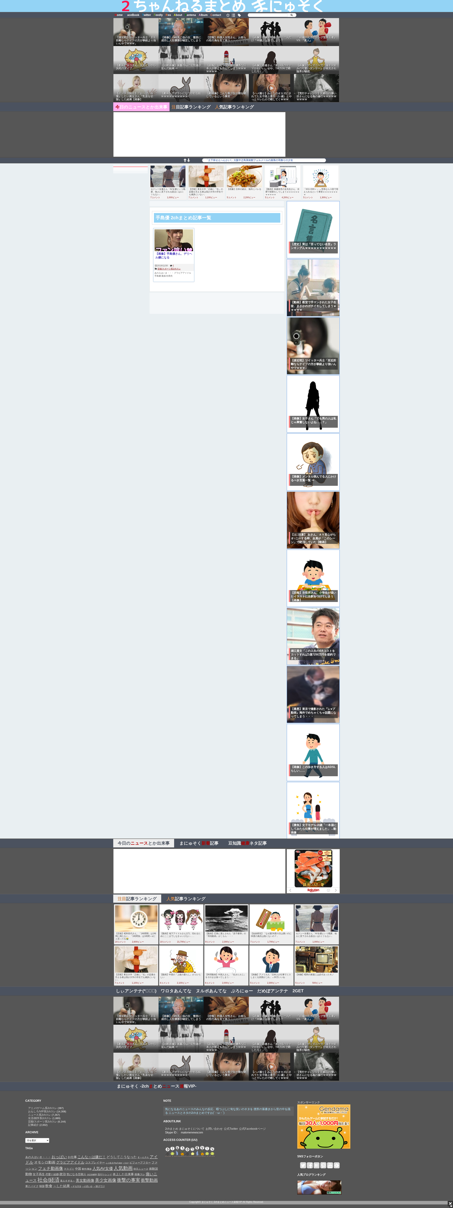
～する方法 (76, 1186)
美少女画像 (105, 1180)
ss (168, 14)
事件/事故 (87, 1169)
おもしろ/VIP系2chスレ (42, 1111)
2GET (298, 990)
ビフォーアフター (140, 1162)
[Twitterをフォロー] (303, 1166)
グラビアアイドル (182, 273)
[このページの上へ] (185, 161)
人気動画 (123, 1168)
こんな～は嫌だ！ (92, 1157)
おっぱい (59, 1157)
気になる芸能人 (76, 1174)
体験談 (153, 1168)
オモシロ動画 (44, 1162)
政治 (62, 1174)
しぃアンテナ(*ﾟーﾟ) (136, 990)
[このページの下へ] (188, 161)
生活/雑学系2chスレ (40, 1118)
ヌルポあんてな (211, 990)
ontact (215, 14)
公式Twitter (231, 1128)
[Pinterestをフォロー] (323, 1166)
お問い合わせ (214, 1128)
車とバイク (32, 1186)
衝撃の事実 (128, 1180)
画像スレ (139, 1174)
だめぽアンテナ (272, 990)
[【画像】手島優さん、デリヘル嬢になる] (173, 240)
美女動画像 (85, 1180)
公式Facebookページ (252, 1128)
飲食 (48, 1186)
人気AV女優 (102, 1168)
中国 (78, 1168)
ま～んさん (143, 1157)
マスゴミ (69, 1168)
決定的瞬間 (92, 1174)
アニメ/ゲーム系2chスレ (42, 1108)
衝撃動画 (149, 1180)
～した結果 (61, 1186)
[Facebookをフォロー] (310, 1166)
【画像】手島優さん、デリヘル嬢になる (173, 255)
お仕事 (72, 1157)
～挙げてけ (99, 1186)
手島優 (157, 276)
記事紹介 (33, 1124)
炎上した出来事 (123, 1174)
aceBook (132, 14)
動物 (28, 1174)
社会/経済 (48, 1180)
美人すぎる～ (67, 1180)
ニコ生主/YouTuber (114, 1163)
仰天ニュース (140, 1169)
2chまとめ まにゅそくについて (184, 1128)
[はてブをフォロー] (316, 1166)
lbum (203, 14)
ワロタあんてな (176, 990)
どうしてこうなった (122, 1157)
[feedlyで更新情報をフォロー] (337, 1166)
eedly (158, 14)
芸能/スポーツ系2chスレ (169, 269)
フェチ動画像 (50, 1168)
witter (146, 14)
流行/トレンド (105, 1174)
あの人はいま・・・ (164, 273)
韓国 (42, 1186)
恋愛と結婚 (52, 1174)
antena (190, 14)
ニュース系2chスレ (39, 1114)
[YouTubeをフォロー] (330, 1166)
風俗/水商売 (167, 276)
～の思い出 (87, 1186)
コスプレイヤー (95, 1162)
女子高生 (39, 1174)
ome (119, 14)
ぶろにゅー (242, 990)
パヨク (126, 1163)
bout (178, 14)
